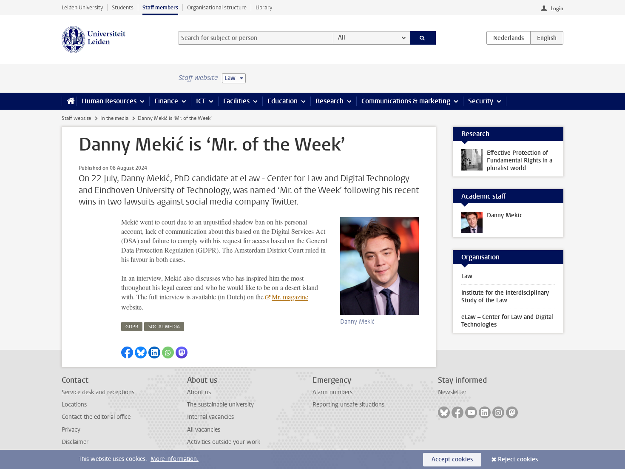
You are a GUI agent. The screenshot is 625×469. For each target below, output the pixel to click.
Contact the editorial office (96, 417)
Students (123, 7)
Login (557, 8)
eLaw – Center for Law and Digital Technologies (507, 321)
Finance (166, 101)
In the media (114, 118)
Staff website (76, 118)
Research (329, 101)
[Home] (69, 101)
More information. (175, 459)
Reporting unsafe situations (348, 405)
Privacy (71, 430)
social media (164, 327)
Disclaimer (75, 442)
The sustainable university (220, 405)
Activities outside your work (223, 442)
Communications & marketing (405, 101)
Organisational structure (217, 7)
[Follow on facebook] (457, 412)
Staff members (160, 7)
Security (480, 101)
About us (199, 392)
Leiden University (82, 7)
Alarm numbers (332, 392)
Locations (74, 405)
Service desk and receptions (98, 392)
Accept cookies (452, 459)
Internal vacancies (210, 417)
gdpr (131, 327)
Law (466, 276)
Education (282, 101)
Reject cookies (518, 459)
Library (264, 7)
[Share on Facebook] (127, 352)
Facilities (236, 101)
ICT (200, 101)
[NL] (508, 38)
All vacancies (203, 430)
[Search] (423, 38)
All (341, 38)
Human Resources (109, 101)
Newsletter (452, 392)
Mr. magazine (290, 296)
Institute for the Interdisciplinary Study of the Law (505, 296)
